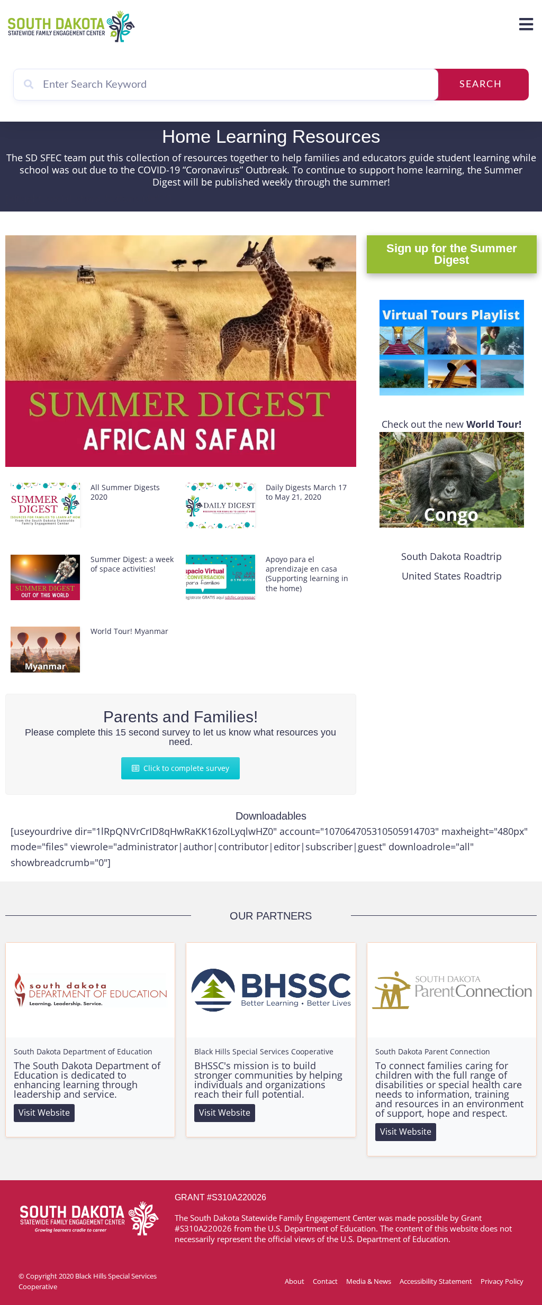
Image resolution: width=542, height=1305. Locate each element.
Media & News (368, 1281)
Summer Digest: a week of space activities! (132, 564)
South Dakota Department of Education (83, 1051)
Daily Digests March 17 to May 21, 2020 (306, 492)
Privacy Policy (502, 1281)
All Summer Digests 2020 (125, 492)
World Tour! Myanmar (129, 631)
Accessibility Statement (436, 1281)
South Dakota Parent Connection (432, 1051)
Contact (325, 1281)
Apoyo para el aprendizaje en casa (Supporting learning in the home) (307, 573)
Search (480, 84)
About (294, 1281)
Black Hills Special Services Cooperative (263, 1051)
